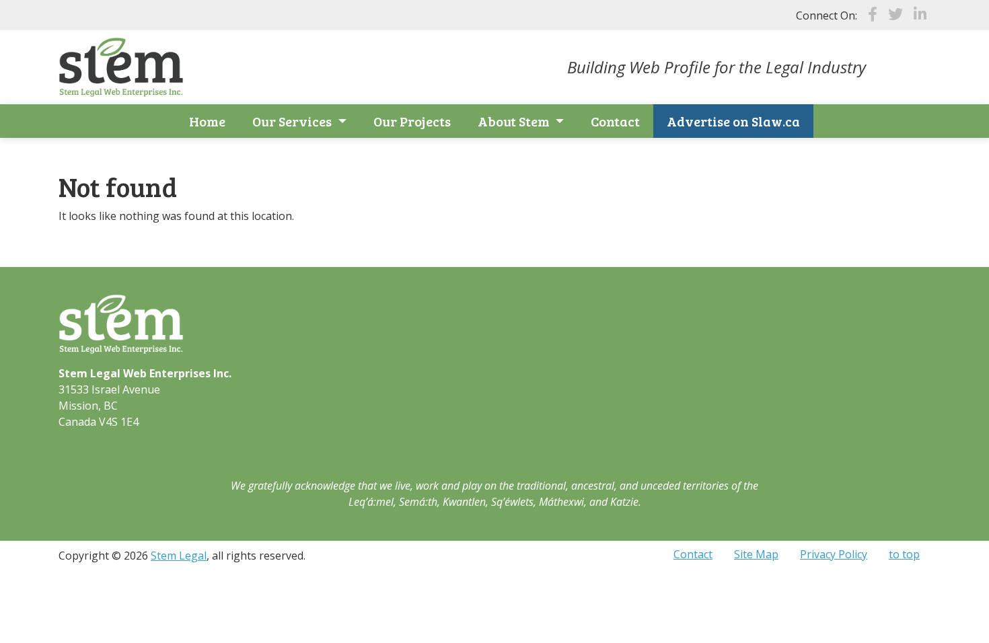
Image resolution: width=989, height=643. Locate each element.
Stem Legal (179, 555)
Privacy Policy (833, 554)
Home (207, 121)
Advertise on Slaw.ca (733, 121)
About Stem (515, 121)
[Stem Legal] (121, 66)
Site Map (756, 554)
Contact (615, 121)
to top (904, 554)
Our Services (293, 121)
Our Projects (412, 121)
